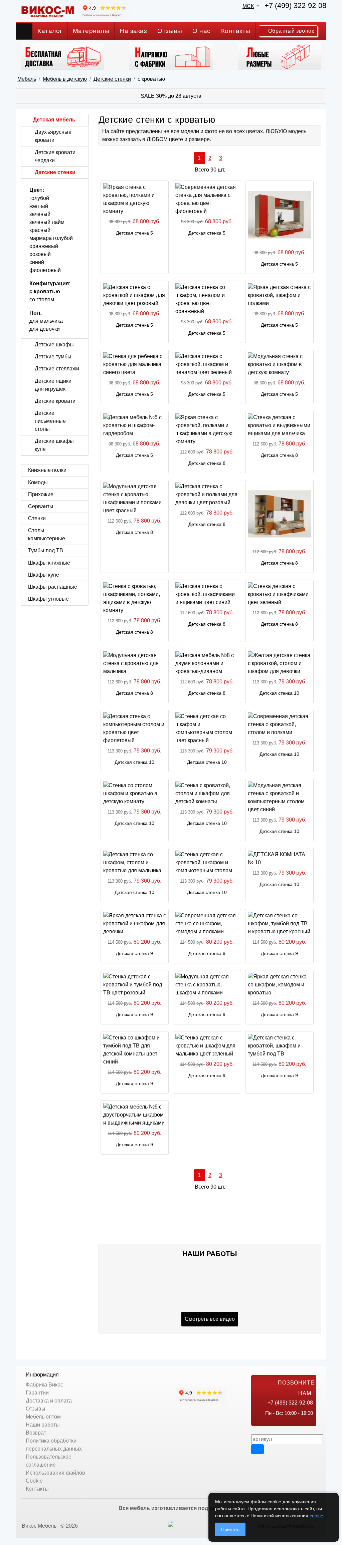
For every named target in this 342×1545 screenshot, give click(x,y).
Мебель (26, 79)
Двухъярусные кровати (53, 136)
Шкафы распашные (52, 587)
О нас (201, 30)
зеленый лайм (46, 222)
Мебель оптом (43, 1417)
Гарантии (37, 1393)
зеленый (39, 214)
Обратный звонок (290, 31)
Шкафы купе (43, 575)
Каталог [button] (49, 30)
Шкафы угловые (48, 599)
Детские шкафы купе (54, 445)
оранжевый (43, 246)
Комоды (38, 482)
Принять (230, 1529)
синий (36, 262)
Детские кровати (55, 401)
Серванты (40, 506)
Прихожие (40, 494)
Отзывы (169, 30)
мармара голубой (51, 238)
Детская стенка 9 (134, 953)
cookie (316, 1515)
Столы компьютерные (46, 534)
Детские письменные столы (50, 421)
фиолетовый (45, 270)
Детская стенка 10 (279, 693)
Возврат (36, 1433)
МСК (248, 6)
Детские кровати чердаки (55, 156)
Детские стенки (112, 79)
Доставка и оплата (49, 1401)
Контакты (235, 30)
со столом (41, 299)
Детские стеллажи (57, 368)
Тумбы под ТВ (45, 550)
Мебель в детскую (65, 79)
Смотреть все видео (210, 1319)
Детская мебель (54, 119)
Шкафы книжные (49, 563)
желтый (38, 206)
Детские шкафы (54, 344)
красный (39, 230)
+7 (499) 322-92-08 (295, 5)
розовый (40, 254)
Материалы (91, 30)
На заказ (133, 30)
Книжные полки (47, 470)
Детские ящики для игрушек (53, 385)
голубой (39, 198)
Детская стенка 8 (206, 463)
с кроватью (44, 291)
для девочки (44, 329)
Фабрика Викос (44, 1384)
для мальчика (46, 321)
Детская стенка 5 (134, 233)
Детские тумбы (53, 356)
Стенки (37, 518)
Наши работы (43, 1425)
